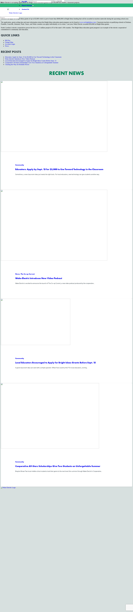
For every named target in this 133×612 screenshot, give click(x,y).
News (7, 46)
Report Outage (27, 5)
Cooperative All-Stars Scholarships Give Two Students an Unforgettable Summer (57, 466)
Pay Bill (24, 1)
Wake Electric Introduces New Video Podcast (38, 278)
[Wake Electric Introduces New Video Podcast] (54, 260)
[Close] (33, 5)
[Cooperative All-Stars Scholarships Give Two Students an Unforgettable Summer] (50, 448)
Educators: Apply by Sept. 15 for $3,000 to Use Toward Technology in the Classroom (59, 169)
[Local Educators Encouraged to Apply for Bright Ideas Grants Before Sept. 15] (35, 344)
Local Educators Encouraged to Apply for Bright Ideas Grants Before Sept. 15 (55, 362)
